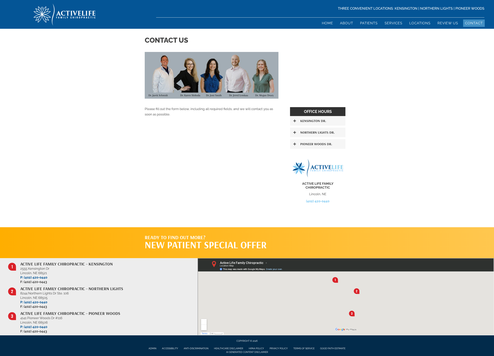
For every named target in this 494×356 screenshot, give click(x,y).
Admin (152, 348)
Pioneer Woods (469, 8)
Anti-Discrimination (196, 348)
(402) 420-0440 (317, 201)
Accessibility (170, 348)
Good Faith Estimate (332, 348)
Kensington (406, 8)
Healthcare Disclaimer (228, 348)
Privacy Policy (279, 348)
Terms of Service (304, 348)
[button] (317, 121)
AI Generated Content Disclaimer (247, 352)
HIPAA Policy (256, 348)
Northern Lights (436, 8)
